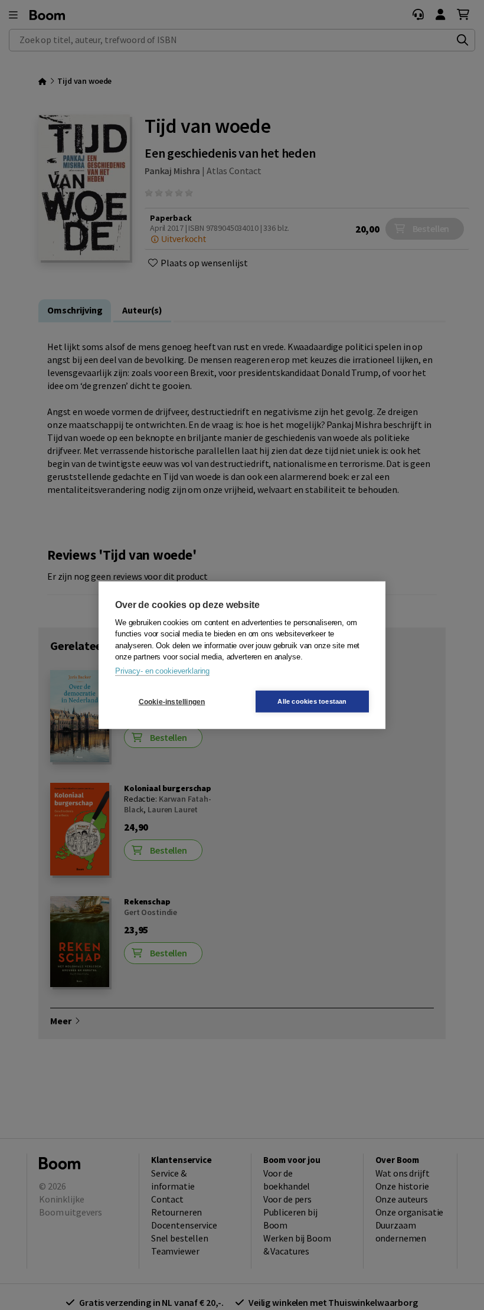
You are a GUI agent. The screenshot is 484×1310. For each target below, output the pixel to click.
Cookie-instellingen (172, 701)
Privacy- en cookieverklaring (162, 670)
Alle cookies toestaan (311, 701)
